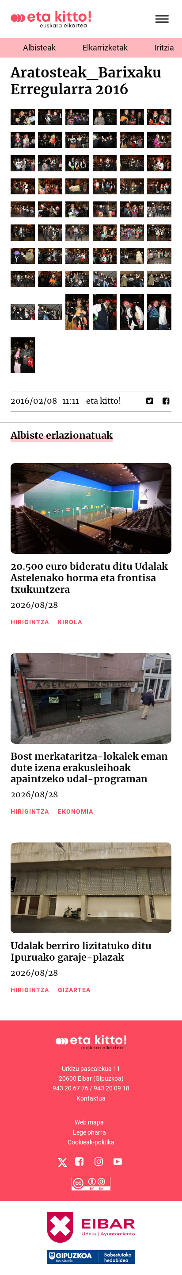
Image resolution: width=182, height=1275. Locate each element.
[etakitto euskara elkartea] (51, 18)
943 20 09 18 (111, 1088)
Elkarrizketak (105, 47)
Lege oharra (89, 1132)
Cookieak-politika (91, 1142)
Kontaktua (91, 1098)
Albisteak (39, 47)
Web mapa (89, 1122)
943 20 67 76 (70, 1088)
